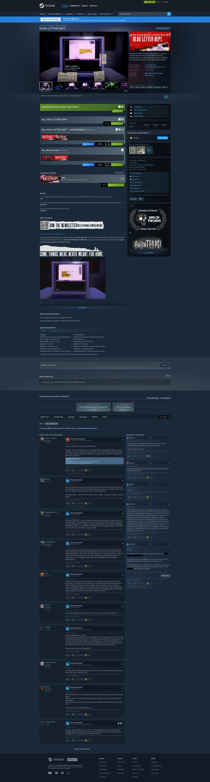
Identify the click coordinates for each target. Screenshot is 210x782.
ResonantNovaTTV (51, 512)
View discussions (135, 188)
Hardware (121, 769)
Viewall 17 (149, 150)
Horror (132, 87)
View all (168, 375)
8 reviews (47, 609)
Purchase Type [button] (58, 417)
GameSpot (43, 210)
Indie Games (51, 26)
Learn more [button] (163, 138)
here (75, 382)
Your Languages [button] (51, 423)
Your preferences (165, 398)
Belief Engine (158, 73)
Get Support (155, 769)
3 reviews (47, 666)
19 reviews (48, 690)
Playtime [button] (94, 417)
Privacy (134, 762)
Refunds (135, 777)
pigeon (47, 479)
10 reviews (48, 481)
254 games (48, 607)
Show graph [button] (163, 417)
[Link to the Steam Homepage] (47, 7)
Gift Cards (102, 777)
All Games (42, 26)
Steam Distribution (105, 773)
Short (164, 87)
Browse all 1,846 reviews (82, 749)
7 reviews (47, 629)
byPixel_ (48, 686)
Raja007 (47, 627)
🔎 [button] (130, 233)
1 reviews (47, 516)
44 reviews (48, 442)
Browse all (119, 172)
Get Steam (154, 762)
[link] (103, 144)
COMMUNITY (74, 6)
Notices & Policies (138, 769)
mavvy (47, 605)
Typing (137, 87)
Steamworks (103, 769)
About (85, 6)
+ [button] (167, 87)
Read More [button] (165, 576)
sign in (158, 2)
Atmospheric (157, 87)
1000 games (48, 689)
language (165, 2)
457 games (48, 664)
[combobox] (142, 14)
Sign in (43, 96)
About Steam (103, 762)
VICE (41, 199)
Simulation (149, 87)
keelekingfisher (50, 542)
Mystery (143, 87)
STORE (65, 6)
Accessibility (136, 766)
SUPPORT (93, 6)
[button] (43, 13)
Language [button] (71, 417)
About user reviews (153, 398)
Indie (135, 163)
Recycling (121, 773)
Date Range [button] (83, 417)
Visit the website (135, 173)
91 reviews (48, 546)
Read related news (135, 185)
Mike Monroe (149, 73)
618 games (48, 440)
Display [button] (104, 417)
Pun (46, 573)
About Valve (121, 762)
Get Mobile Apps (156, 766)
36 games (47, 514)
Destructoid (43, 204)
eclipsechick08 (50, 722)
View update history (136, 182)
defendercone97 (50, 662)
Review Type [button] (44, 417)
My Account (155, 773)
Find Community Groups (137, 191)
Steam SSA (103, 766)
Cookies (135, 773)
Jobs (119, 766)
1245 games (48, 544)
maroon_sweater (50, 438)
